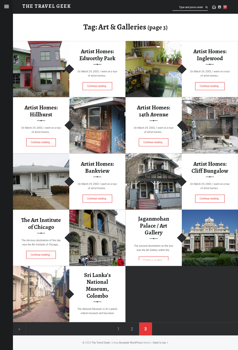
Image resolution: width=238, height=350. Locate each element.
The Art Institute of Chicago (41, 223)
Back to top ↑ (161, 342)
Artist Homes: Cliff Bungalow (210, 167)
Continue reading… (99, 85)
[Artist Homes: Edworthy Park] (41, 43)
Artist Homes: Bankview (97, 167)
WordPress (136, 342)
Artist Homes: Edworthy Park (97, 54)
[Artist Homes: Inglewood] (153, 43)
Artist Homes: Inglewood (210, 54)
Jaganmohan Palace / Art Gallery (153, 225)
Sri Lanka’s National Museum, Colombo (97, 285)
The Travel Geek (101, 342)
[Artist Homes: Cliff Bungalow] (153, 155)
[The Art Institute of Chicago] (97, 211)
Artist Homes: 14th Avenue (153, 111)
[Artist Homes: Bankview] (41, 155)
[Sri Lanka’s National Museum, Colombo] (41, 268)
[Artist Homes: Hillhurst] (97, 99)
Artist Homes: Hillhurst (41, 111)
